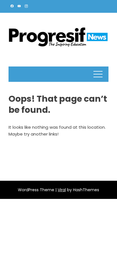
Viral (62, 190)
